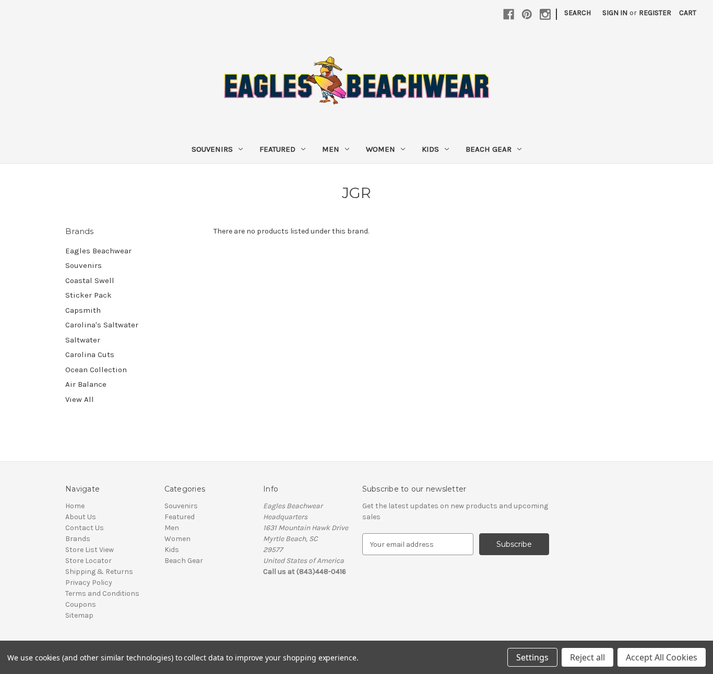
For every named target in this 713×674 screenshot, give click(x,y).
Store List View (89, 549)
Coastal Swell (89, 280)
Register (655, 12)
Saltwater (82, 340)
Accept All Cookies (661, 657)
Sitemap (79, 615)
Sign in (614, 12)
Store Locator (88, 560)
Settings (532, 657)
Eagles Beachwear (98, 250)
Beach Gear (489, 149)
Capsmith (83, 310)
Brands (77, 538)
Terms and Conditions (102, 593)
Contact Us (84, 527)
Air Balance (85, 384)
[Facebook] (508, 14)
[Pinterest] (526, 14)
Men (330, 149)
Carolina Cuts (89, 354)
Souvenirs (212, 149)
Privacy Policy (88, 582)
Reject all (587, 657)
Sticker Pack (88, 295)
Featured (277, 149)
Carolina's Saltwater (101, 324)
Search (577, 12)
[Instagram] (545, 14)
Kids (430, 149)
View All (79, 399)
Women (380, 149)
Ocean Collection (96, 369)
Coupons (80, 604)
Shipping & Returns (99, 571)
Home (75, 505)
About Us (80, 516)
